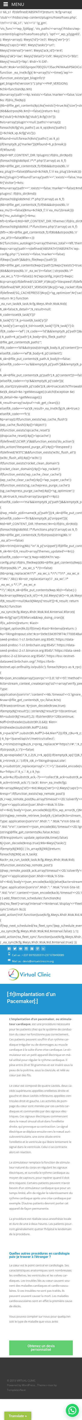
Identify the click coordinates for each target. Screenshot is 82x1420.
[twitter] (15, 950)
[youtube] (20, 950)
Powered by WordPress (21, 1385)
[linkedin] (43, 950)
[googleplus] (32, 950)
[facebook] (9, 950)
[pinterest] (37, 950)
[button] (72, 1410)
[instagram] (26, 950)
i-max (50, 1385)
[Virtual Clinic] (26, 973)
